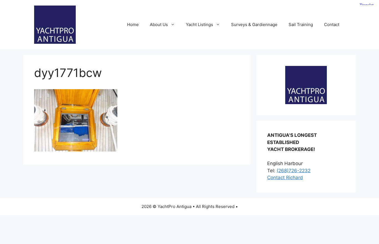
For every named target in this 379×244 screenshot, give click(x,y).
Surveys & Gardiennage (254, 24)
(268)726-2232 (293, 170)
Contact (331, 24)
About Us (159, 24)
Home (133, 24)
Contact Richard (285, 177)
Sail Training (301, 24)
